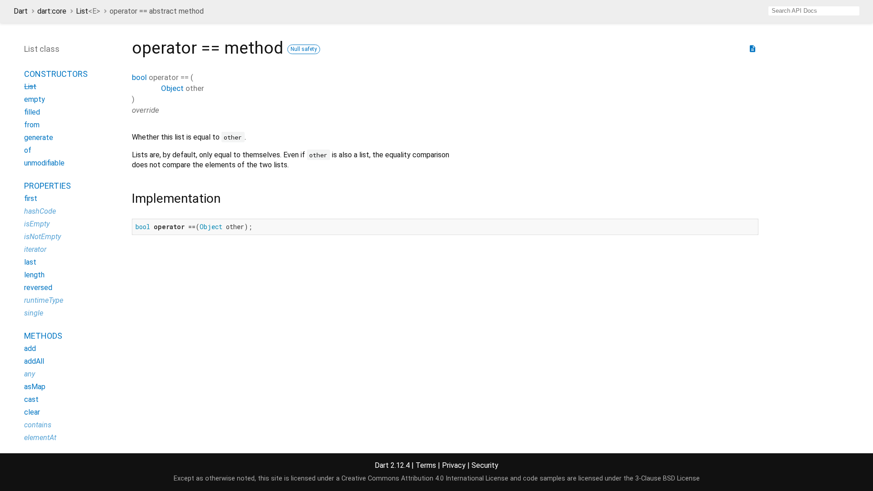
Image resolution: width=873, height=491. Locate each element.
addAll (34, 361)
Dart (21, 11)
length (34, 275)
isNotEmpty (42, 236)
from (32, 124)
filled (32, 112)
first (30, 198)
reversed (38, 287)
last (30, 262)
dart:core (51, 11)
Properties (47, 185)
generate (38, 137)
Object (172, 88)
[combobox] (813, 10)
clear (32, 412)
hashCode (40, 211)
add (30, 348)
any (29, 374)
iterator (35, 249)
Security (485, 465)
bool (139, 77)
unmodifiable (44, 163)
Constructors (56, 74)
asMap (34, 386)
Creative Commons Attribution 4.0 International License (424, 478)
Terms (426, 465)
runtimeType (43, 300)
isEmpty (37, 224)
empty (34, 99)
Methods (43, 336)
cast (31, 399)
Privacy (454, 465)
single (33, 313)
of (27, 150)
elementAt (40, 437)
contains (37, 425)
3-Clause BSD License (667, 478)
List (88, 11)
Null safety (304, 49)
